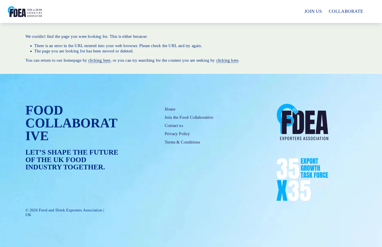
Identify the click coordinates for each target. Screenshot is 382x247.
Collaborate (346, 11)
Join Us (313, 11)
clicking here (99, 60)
